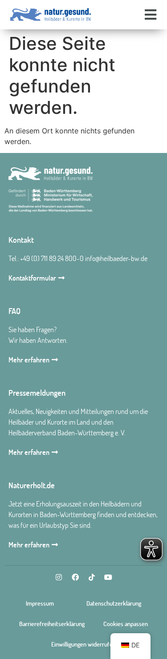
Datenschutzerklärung (113, 603)
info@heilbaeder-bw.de (116, 258)
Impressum (40, 603)
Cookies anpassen (125, 624)
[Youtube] (108, 577)
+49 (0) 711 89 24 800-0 (52, 258)
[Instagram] (59, 577)
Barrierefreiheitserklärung (52, 624)
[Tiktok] (92, 577)
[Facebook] (75, 577)
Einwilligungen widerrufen (83, 644)
